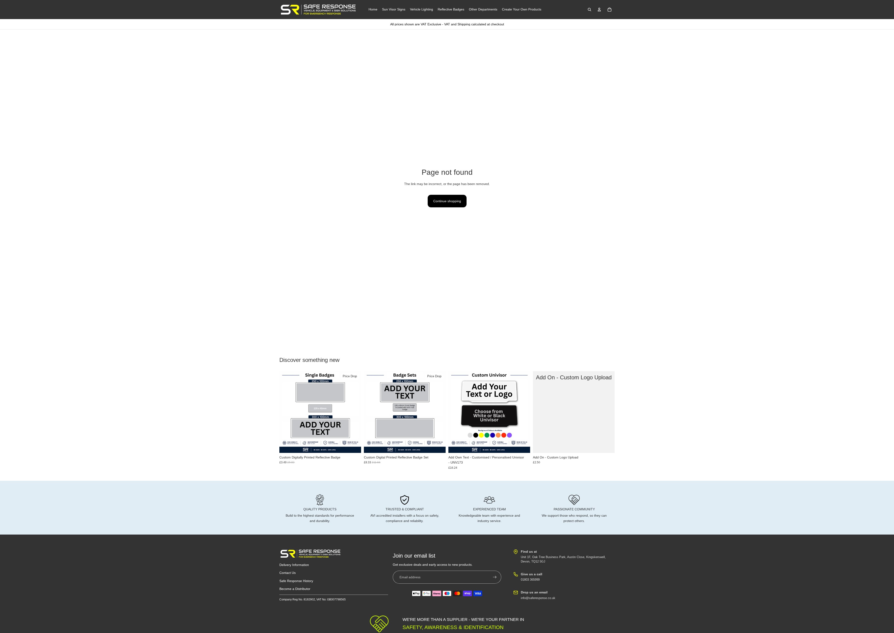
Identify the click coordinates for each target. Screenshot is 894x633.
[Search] (589, 9)
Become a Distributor (294, 589)
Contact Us (287, 573)
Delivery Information (294, 565)
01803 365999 (530, 579)
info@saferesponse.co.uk (538, 598)
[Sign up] (494, 577)
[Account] (599, 9)
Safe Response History (296, 581)
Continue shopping (447, 201)
